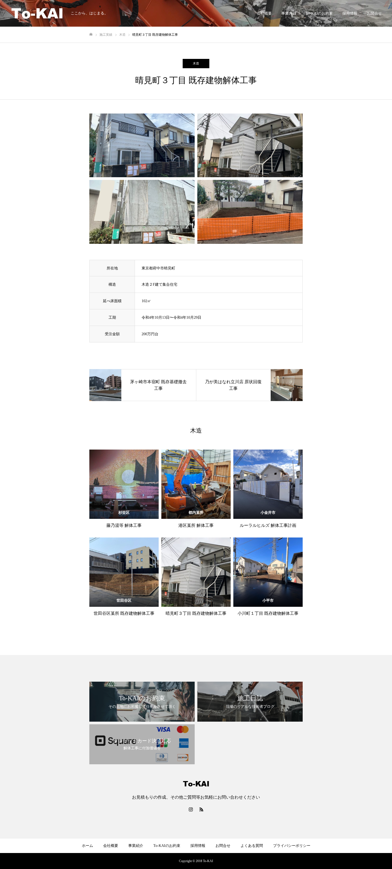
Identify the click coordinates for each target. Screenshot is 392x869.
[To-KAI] (37, 13)
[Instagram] (190, 809)
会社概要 (264, 13)
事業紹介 (135, 846)
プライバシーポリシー (291, 846)
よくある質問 (252, 846)
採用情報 (349, 13)
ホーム (87, 846)
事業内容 (288, 13)
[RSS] (201, 809)
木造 (196, 63)
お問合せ (374, 13)
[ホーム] (91, 34)
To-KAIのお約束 (319, 13)
